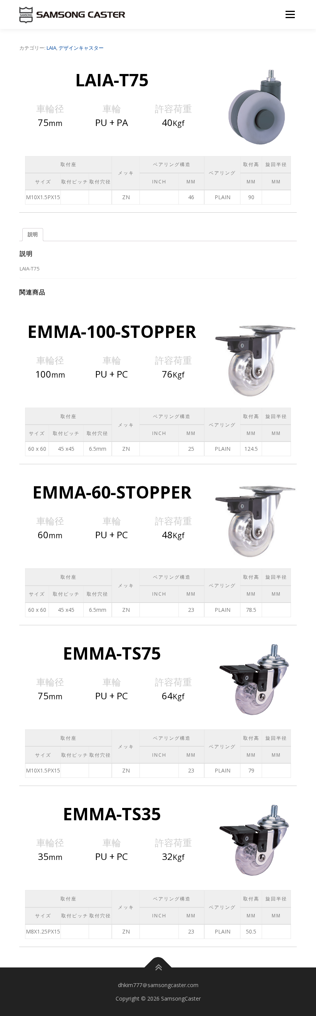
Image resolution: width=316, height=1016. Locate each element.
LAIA (51, 47)
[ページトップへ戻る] (158, 967)
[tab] (32, 235)
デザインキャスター (81, 47)
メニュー (290, 14)
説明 (33, 234)
